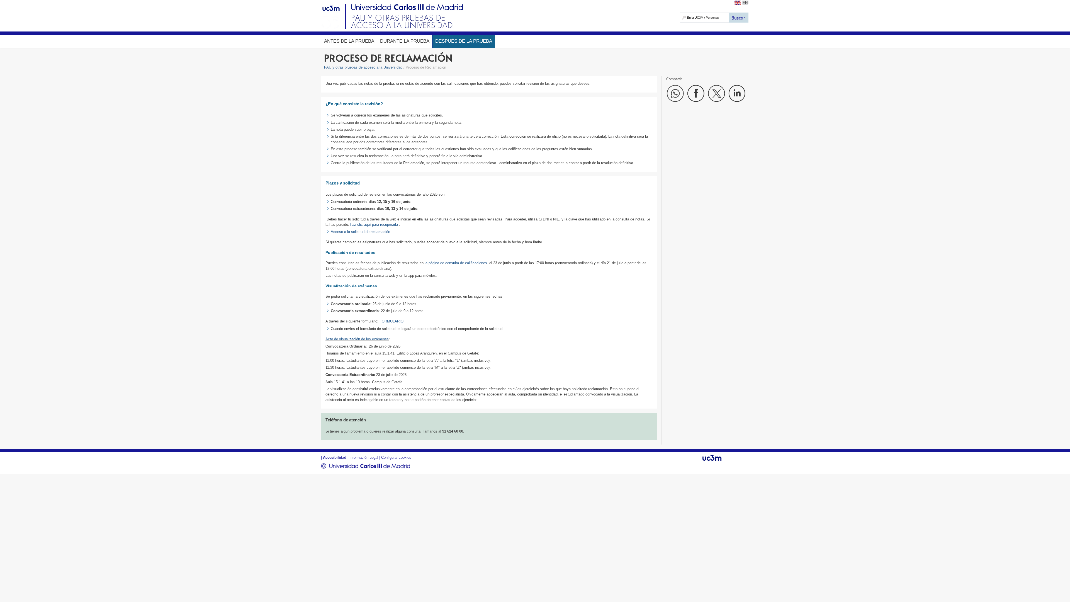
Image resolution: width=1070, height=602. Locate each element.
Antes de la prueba (349, 41)
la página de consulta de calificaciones (456, 263)
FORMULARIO (391, 321)
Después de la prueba (463, 41)
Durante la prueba (404, 41)
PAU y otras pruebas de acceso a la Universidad (363, 67)
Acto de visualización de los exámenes (357, 339)
